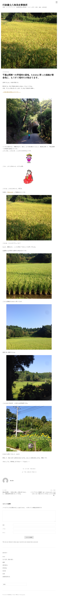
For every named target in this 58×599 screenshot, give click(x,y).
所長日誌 (5, 568)
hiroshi (11, 480)
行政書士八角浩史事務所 (15, 4)
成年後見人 (5, 565)
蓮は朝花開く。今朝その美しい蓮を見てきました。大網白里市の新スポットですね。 (14, 492)
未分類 (4, 571)
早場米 (33, 472)
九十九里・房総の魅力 (30, 468)
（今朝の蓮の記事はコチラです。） (12, 92)
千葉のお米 (10, 192)
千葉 (25, 472)
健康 (4, 562)
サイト (4, 532)
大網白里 (29, 472)
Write (17, 594)
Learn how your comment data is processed (28, 542)
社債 (4, 573)
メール (4, 528)
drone (4, 556)
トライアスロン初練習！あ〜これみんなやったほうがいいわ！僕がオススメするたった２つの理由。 (43, 493)
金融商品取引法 (6, 576)
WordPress (10, 594)
